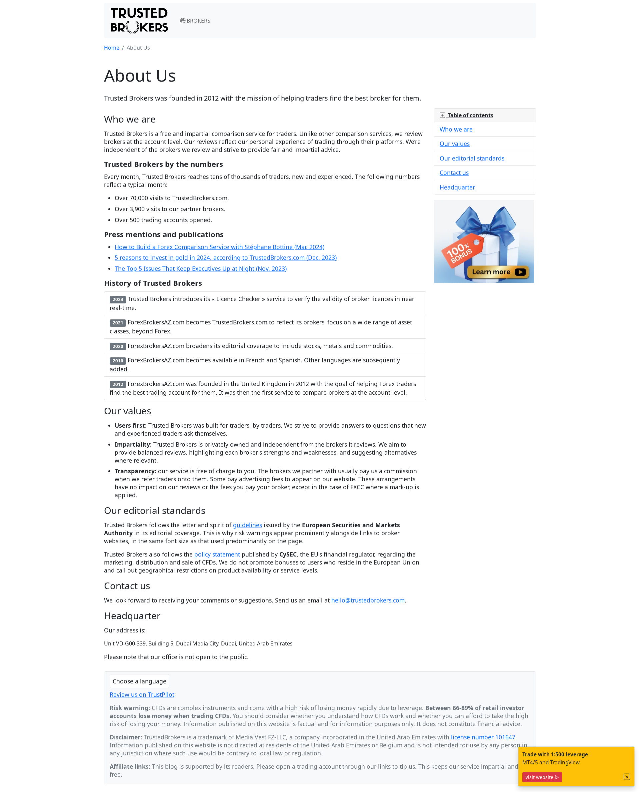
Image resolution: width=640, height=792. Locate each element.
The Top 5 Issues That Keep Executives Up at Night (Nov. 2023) (201, 268)
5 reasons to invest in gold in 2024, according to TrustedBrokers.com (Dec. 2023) (226, 257)
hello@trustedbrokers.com (368, 600)
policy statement (217, 554)
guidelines (247, 525)
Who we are (456, 129)
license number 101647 (483, 737)
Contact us (454, 173)
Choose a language (139, 681)
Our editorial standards (472, 158)
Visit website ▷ (542, 777)
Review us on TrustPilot (142, 694)
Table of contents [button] (469, 115)
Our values (455, 144)
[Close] (627, 776)
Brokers (197, 20)
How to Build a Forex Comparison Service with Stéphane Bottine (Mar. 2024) (219, 247)
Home (111, 47)
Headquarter (457, 187)
